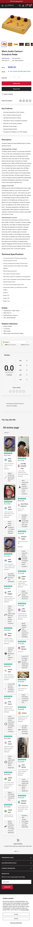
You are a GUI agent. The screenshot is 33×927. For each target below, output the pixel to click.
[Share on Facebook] (20, 100)
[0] (30, 6)
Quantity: (4, 78)
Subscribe (7, 887)
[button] (30, 6)
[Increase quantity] (19, 77)
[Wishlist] (26, 5)
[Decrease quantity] (10, 77)
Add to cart (16, 83)
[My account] (23, 5)
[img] (9, 372)
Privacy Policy (25, 910)
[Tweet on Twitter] (27, 100)
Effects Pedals (7, 326)
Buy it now (16, 89)
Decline (16, 918)
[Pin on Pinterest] (24, 100)
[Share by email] (30, 100)
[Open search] (20, 5)
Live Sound (6, 328)
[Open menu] (2, 5)
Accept (16, 914)
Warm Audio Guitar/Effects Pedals (13, 333)
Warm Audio (5, 58)
